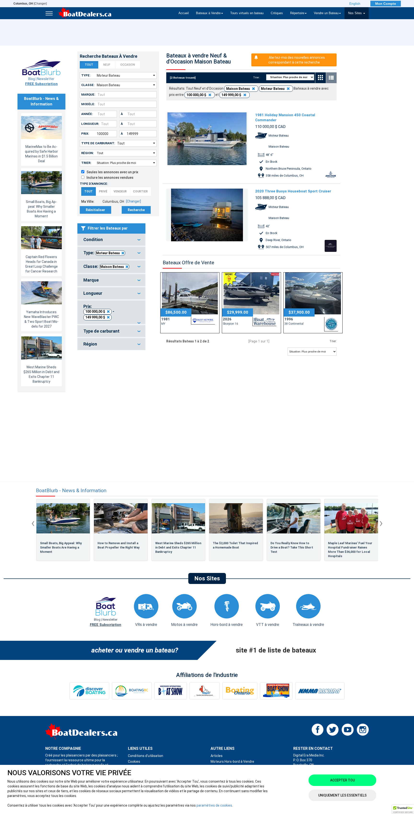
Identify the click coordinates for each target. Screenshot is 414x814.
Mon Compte (385, 4)
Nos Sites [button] (355, 13)
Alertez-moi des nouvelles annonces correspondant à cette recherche (296, 60)
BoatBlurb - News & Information (71, 490)
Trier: (86, 163)
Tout (89, 64)
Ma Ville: (87, 201)
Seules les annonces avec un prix (111, 172)
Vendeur (120, 191)
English (354, 4)
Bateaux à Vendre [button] (208, 13)
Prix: (85, 133)
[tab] (111, 240)
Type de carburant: (98, 143)
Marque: (88, 94)
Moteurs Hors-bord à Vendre (232, 761)
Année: (87, 114)
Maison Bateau (112, 267)
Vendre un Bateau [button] (326, 13)
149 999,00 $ (95, 317)
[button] (403, 809)
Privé (103, 191)
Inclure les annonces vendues (108, 177)
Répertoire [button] (297, 13)
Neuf (106, 64)
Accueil (183, 13)
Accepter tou (342, 780)
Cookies (134, 761)
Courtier (140, 191)
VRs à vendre (146, 624)
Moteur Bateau (108, 253)
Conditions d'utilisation (145, 756)
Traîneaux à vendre (308, 624)
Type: (86, 75)
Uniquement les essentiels (342, 795)
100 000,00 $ (95, 311)
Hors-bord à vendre (226, 624)
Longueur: (90, 124)
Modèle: (88, 104)
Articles (217, 756)
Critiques (277, 13)
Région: (87, 153)
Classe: (88, 85)
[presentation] (33, 523)
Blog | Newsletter (41, 81)
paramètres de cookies (214, 805)
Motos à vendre (184, 624)
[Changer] (30, 3)
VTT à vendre (267, 624)
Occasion (127, 64)
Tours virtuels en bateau (247, 13)
